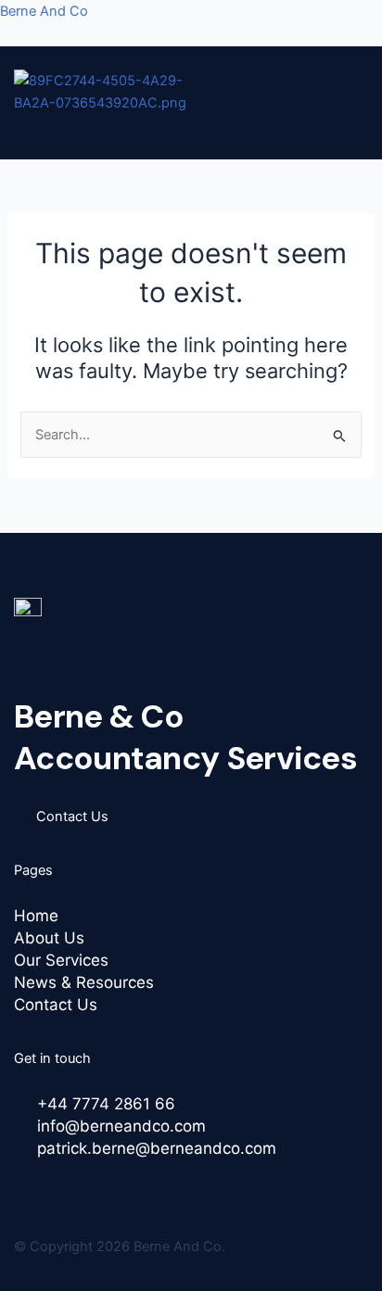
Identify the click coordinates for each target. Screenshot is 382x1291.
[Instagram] (96, 1187)
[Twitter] (48, 1187)
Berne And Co (44, 11)
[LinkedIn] (72, 1187)
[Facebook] (24, 1187)
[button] (177, 130)
